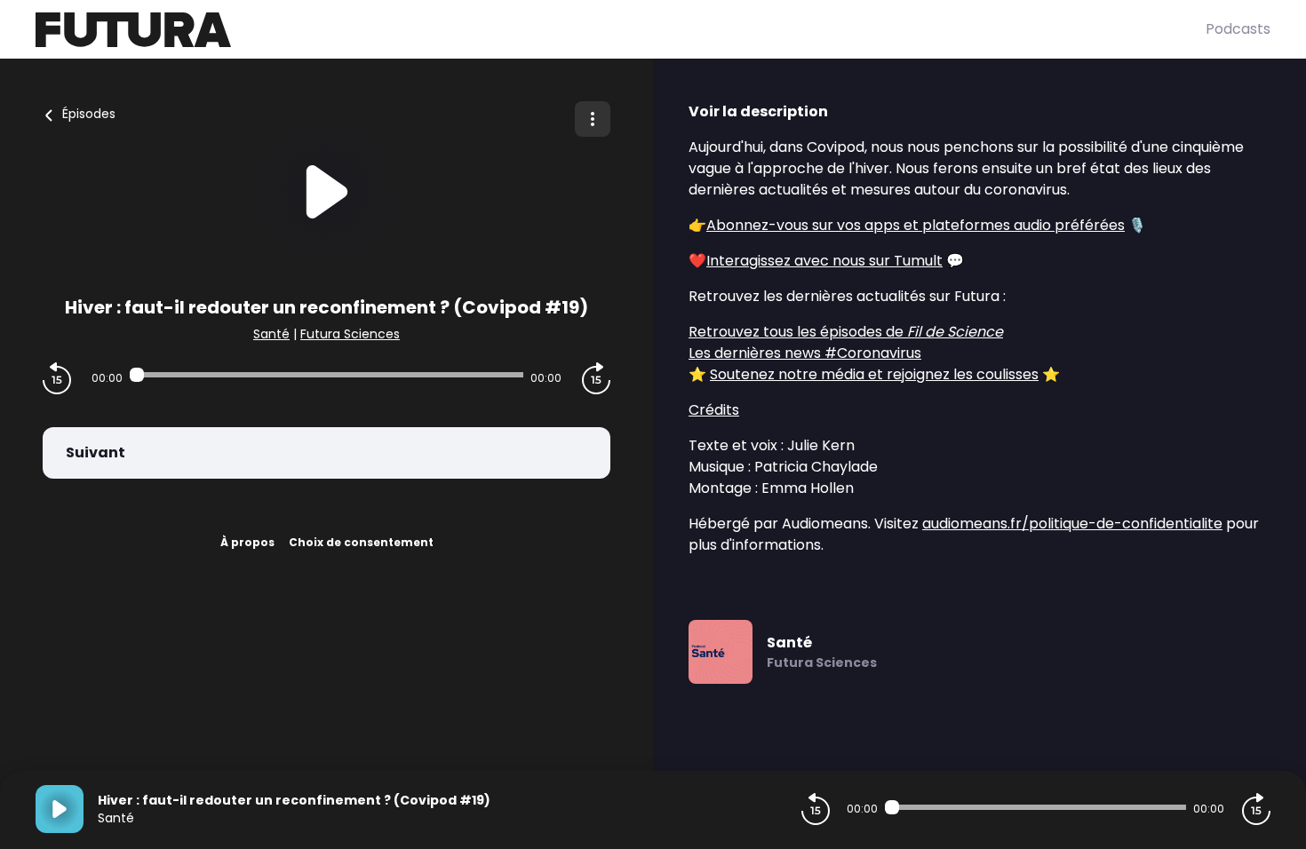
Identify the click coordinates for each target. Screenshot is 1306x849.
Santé (271, 334)
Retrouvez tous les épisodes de (846, 331)
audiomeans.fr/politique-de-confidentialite (1072, 523)
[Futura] (621, 29)
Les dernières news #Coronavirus (805, 353)
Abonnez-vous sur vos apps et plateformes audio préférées (915, 225)
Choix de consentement (361, 542)
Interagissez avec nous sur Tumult (824, 260)
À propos (247, 542)
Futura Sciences (350, 334)
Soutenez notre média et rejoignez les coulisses (874, 374)
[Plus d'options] (592, 119)
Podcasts (1238, 29)
